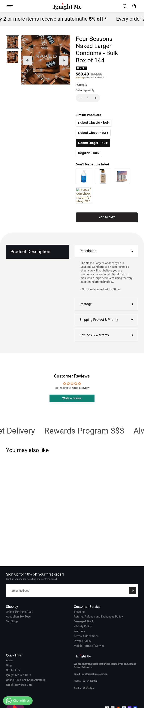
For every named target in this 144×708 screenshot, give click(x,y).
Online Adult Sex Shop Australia (26, 680)
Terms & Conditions (86, 636)
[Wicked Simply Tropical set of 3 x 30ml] (122, 176)
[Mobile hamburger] (10, 6)
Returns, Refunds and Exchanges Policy (98, 616)
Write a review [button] (72, 398)
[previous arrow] (27, 60)
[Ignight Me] (67, 6)
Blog (9, 665)
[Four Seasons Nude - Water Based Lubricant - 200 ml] (103, 176)
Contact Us (13, 670)
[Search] (125, 6)
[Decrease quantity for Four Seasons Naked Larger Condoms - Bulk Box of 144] (80, 98)
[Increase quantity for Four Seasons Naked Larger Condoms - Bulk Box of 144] (95, 98)
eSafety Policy (83, 626)
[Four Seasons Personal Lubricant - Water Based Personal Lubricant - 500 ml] (84, 176)
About (10, 660)
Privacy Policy (82, 641)
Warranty (79, 631)
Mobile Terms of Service (89, 645)
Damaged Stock (84, 621)
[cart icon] (134, 6)
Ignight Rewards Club (19, 684)
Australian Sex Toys (18, 616)
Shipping (80, 77)
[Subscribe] (132, 590)
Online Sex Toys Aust (19, 611)
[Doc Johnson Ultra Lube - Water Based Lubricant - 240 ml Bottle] (84, 195)
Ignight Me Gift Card (18, 675)
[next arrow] (63, 60)
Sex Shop (12, 621)
